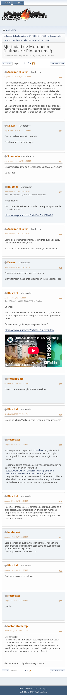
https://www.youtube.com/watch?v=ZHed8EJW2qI (29, 215)
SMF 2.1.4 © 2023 (27, 692)
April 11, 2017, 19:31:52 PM (15, 298)
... (27, 63)
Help (21, 689)
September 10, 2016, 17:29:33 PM (18, 130)
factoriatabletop (17, 626)
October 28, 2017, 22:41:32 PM (17, 414)
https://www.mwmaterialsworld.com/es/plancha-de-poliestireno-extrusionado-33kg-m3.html (29, 472)
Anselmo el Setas (17, 72)
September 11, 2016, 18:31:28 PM (18, 161)
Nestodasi (13, 439)
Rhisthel (12, 187)
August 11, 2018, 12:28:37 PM (16, 600)
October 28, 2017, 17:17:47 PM (17, 383)
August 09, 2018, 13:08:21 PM (16, 501)
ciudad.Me (38, 450)
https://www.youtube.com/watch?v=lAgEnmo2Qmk (29, 330)
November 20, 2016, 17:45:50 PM (17, 267)
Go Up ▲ (44, 689)
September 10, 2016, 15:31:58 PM (18, 77)
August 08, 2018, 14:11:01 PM (16, 444)
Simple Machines (40, 692)
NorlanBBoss (15, 378)
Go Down (7, 63)
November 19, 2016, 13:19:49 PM (17, 191)
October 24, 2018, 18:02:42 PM (17, 631)
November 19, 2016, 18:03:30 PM (17, 234)
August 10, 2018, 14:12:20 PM (16, 537)
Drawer (12, 125)
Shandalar (13, 156)
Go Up (5, 671)
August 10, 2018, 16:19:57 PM (16, 570)
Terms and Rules (31, 689)
